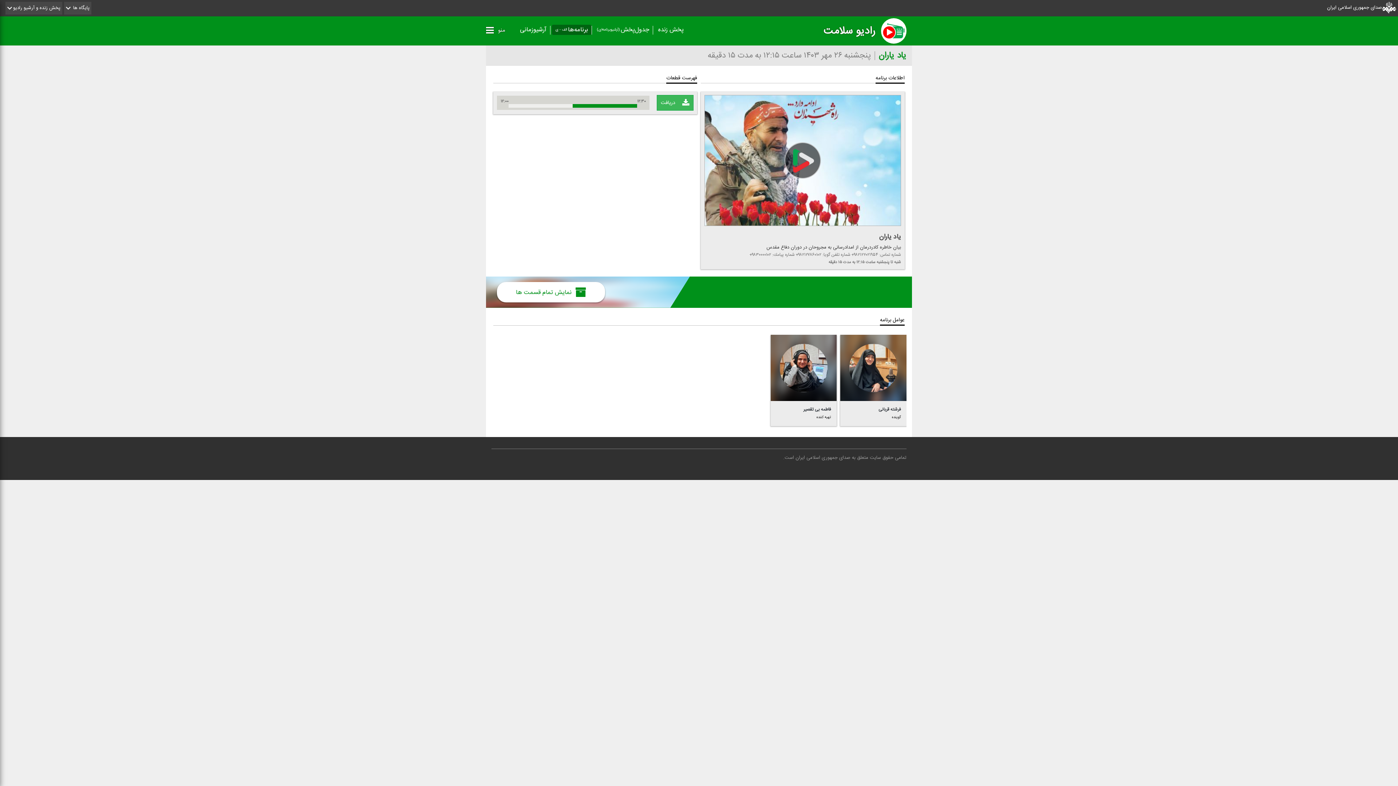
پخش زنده (671, 30)
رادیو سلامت (850, 31)
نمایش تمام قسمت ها (544, 292)
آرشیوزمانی (533, 30)
